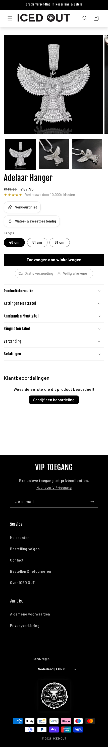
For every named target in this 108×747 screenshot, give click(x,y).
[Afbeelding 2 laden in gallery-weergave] (53, 154)
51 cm (37, 242)
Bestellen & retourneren (30, 571)
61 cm (60, 242)
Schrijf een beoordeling (54, 399)
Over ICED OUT (22, 582)
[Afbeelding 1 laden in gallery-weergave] (20, 154)
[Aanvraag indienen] (92, 502)
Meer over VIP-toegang (54, 488)
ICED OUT (59, 738)
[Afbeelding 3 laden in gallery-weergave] (87, 154)
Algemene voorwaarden (30, 614)
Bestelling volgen (25, 549)
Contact (16, 560)
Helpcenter (19, 538)
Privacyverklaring (24, 626)
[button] (10, 18)
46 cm (14, 242)
